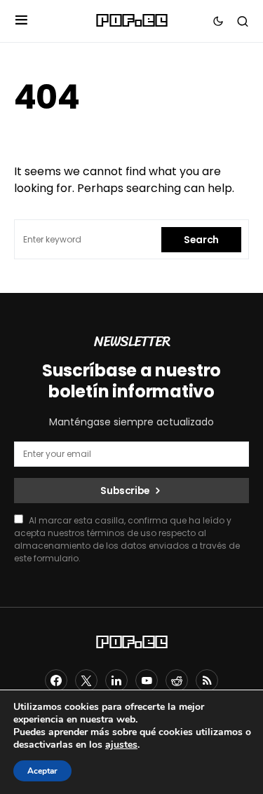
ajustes (121, 745)
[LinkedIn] (116, 680)
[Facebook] (56, 680)
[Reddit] (177, 680)
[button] (21, 21)
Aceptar (42, 770)
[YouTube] (146, 680)
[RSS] (207, 680)
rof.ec (131, 21)
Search (201, 240)
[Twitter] (86, 680)
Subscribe (125, 491)
